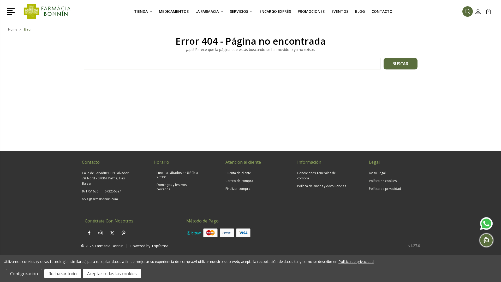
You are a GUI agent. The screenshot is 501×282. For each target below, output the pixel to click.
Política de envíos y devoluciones (321, 186)
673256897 (113, 191)
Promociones (311, 11)
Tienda (141, 11)
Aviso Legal (377, 173)
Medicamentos (174, 11)
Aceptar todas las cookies (112, 274)
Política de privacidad (385, 188)
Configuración (24, 274)
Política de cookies (383, 181)
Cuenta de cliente (238, 173)
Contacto (382, 11)
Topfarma (159, 245)
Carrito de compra (239, 181)
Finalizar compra (237, 188)
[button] (11, 11)
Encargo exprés (275, 11)
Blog (360, 11)
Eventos (339, 11)
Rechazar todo (63, 274)
